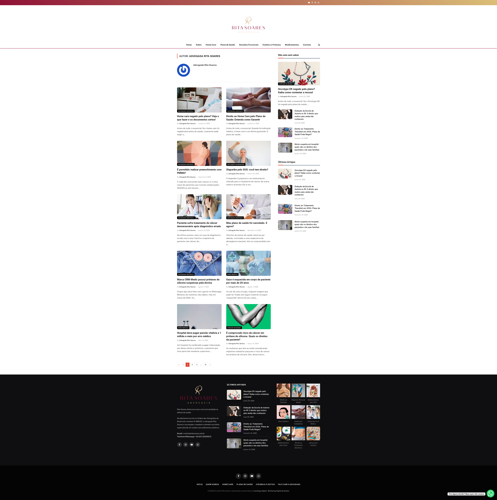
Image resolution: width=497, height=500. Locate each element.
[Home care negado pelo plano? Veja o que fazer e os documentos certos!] (199, 100)
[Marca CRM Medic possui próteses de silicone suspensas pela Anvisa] (199, 263)
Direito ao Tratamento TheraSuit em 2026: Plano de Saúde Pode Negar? (307, 132)
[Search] (319, 45)
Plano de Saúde (227, 45)
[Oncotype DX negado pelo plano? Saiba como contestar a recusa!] (299, 73)
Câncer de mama (234, 328)
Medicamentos (292, 45)
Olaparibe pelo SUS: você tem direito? (247, 169)
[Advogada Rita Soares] (248, 25)
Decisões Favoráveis (248, 45)
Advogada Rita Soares (205, 65)
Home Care (211, 45)
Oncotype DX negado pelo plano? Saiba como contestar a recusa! (296, 91)
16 (205, 365)
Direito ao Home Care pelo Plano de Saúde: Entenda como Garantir (245, 118)
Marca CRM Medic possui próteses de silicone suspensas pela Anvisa (198, 281)
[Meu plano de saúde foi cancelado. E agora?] (248, 206)
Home (189, 45)
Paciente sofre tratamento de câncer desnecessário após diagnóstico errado (199, 224)
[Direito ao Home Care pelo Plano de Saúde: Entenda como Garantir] (248, 100)
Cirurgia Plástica (265, 484)
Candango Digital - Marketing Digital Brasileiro (271, 491)
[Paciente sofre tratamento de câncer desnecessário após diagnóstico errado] (199, 206)
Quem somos (212, 484)
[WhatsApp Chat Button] (490, 493)
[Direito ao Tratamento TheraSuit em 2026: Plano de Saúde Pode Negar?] (285, 132)
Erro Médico (232, 274)
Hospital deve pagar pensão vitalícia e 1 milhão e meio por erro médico (199, 334)
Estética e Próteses (272, 45)
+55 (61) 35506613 (203, 437)
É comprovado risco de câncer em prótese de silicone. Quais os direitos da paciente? (247, 336)
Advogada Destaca (186, 111)
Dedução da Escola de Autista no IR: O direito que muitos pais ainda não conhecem (306, 115)
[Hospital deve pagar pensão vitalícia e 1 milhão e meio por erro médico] (199, 316)
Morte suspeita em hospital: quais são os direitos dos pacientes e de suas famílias (307, 147)
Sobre (198, 45)
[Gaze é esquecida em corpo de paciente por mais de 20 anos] (248, 263)
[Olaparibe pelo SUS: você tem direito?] (248, 153)
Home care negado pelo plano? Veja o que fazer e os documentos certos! (198, 118)
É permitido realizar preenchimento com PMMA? (199, 171)
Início (200, 484)
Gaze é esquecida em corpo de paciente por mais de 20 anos (248, 281)
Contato (307, 45)
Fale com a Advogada (289, 484)
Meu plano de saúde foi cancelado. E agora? (246, 224)
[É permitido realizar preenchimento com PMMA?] (199, 153)
